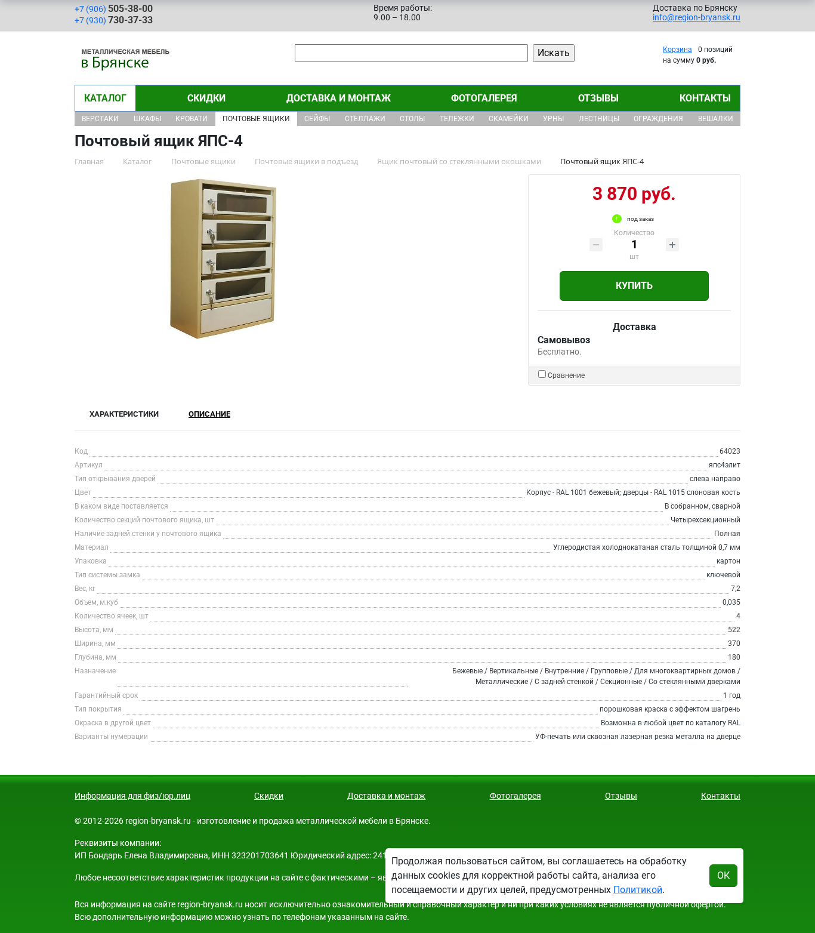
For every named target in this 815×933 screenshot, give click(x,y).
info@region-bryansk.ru (696, 17)
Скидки (206, 98)
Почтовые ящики (256, 119)
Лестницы (599, 119)
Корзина (677, 49)
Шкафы (147, 119)
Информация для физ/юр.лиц (132, 795)
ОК (723, 875)
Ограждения (658, 119)
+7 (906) (114, 8)
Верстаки (100, 119)
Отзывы (598, 98)
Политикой (637, 889)
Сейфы (317, 119)
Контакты (705, 98)
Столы (412, 119)
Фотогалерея (484, 98)
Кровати (191, 119)
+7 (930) (114, 20)
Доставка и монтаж (338, 98)
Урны (553, 119)
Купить (634, 285)
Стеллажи (365, 119)
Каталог (105, 98)
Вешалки (715, 119)
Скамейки (509, 119)
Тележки (457, 119)
